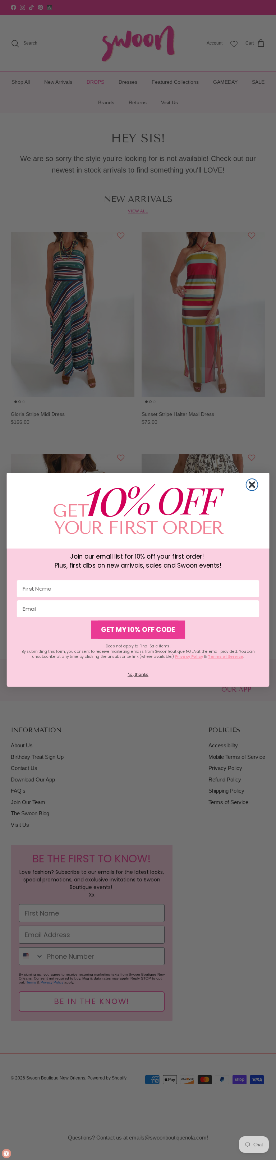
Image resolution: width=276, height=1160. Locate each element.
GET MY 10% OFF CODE (138, 629)
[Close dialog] (252, 485)
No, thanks (138, 674)
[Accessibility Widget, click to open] (6, 1153)
